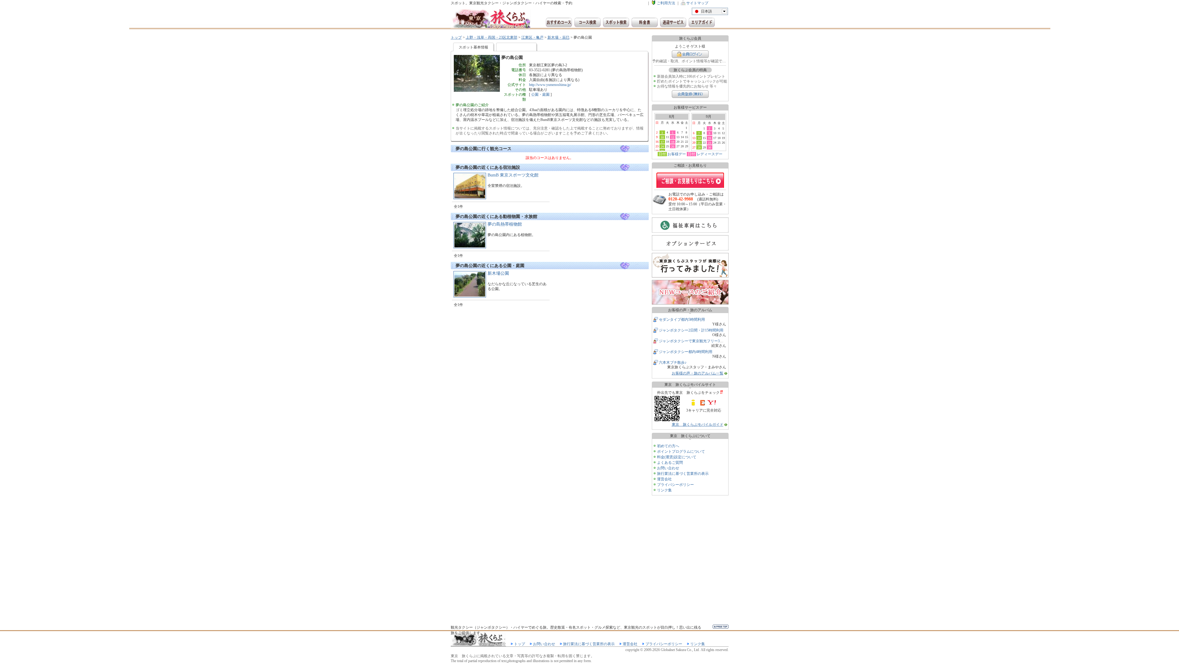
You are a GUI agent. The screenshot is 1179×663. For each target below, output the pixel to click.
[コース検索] (587, 22)
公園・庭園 (540, 94)
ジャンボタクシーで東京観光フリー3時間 (693, 341)
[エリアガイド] (702, 22)
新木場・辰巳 (558, 37)
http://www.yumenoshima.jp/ (550, 85)
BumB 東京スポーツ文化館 (513, 175)
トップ (456, 37)
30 (709, 147)
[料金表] (645, 22)
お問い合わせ (668, 468)
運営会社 (664, 479)
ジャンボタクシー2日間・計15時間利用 (691, 330)
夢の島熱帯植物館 (505, 224)
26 (672, 146)
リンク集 (664, 490)
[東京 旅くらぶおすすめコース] (559, 22)
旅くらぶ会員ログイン (690, 54)
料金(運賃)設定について (676, 457)
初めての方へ (668, 446)
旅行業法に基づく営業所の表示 (683, 473)
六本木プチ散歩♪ (673, 362)
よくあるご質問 (670, 462)
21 (699, 142)
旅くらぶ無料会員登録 (690, 94)
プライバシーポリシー (675, 485)
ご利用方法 (666, 3)
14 (699, 137)
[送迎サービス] (673, 22)
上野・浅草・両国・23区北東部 (491, 37)
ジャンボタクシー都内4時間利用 (685, 352)
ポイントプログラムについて (681, 451)
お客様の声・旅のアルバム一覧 (697, 373)
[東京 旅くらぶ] (491, 19)
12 (672, 137)
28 (699, 147)
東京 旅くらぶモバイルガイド (697, 424)
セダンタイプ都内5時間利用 (682, 319)
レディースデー (709, 154)
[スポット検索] (616, 22)
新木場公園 (498, 273)
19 (672, 141)
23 (709, 142)
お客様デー (676, 154)
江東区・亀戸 (532, 37)
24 (662, 146)
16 (709, 137)
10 (662, 137)
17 (662, 141)
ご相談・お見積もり (690, 180)
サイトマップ (697, 3)
